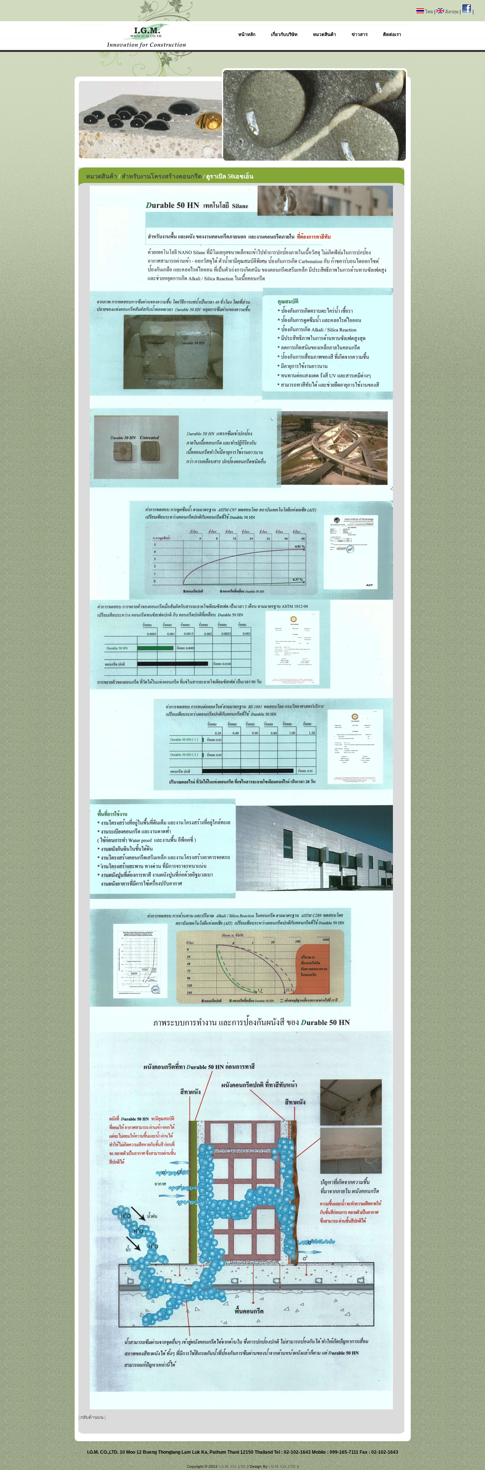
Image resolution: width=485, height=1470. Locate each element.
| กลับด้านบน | (91, 1417)
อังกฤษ (452, 11)
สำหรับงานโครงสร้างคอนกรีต (162, 176)
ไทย (429, 11)
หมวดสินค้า (101, 176)
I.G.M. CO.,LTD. (232, 1466)
